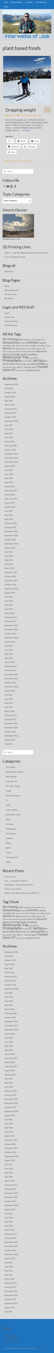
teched (9, 367)
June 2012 (9, 699)
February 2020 (11, 446)
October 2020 (10, 417)
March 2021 (10, 405)
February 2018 (11, 499)
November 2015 (11, 535)
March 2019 (10, 486)
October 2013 (10, 634)
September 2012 (11, 687)
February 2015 (11, 572)
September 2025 (11, 384)
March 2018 (10, 495)
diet (7, 161)
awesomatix (35, 340)
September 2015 (11, 544)
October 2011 (10, 732)
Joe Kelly (12, 115)
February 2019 (11, 491)
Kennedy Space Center (17, 351)
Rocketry (9, 838)
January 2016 (10, 527)
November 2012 (11, 678)
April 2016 (9, 519)
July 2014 (9, 597)
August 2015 (10, 548)
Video (8, 862)
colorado (32, 342)
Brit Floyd (22, 343)
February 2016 (11, 523)
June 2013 (9, 650)
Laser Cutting (11, 810)
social (22, 161)
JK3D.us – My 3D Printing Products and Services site (26, 253)
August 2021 (10, 397)
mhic (34, 352)
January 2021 (10, 413)
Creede (47, 346)
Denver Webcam (11, 290)
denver (7, 348)
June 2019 (9, 474)
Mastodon (9, 271)
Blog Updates (11, 777)
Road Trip (14, 364)
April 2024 (9, 388)
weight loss (28, 161)
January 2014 (10, 621)
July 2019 (9, 470)
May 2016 (9, 515)
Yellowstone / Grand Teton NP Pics (19, 885)
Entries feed (10, 317)
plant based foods (14, 161)
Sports (8, 848)
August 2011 (10, 740)
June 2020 (9, 429)
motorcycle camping (25, 354)
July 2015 (9, 552)
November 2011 (11, 728)
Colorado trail (19, 346)
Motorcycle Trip (15, 357)
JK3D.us (6, 351)
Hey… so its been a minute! (16, 881)
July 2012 (9, 695)
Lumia (29, 351)
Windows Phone (33, 370)
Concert (27, 346)
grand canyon (26, 349)
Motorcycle (8, 354)
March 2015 (10, 568)
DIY (13, 348)
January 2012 (10, 719)
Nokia (36, 358)
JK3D (8, 805)
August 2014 (10, 593)
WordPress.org (11, 325)
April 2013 (9, 658)
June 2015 (9, 556)
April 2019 (9, 482)
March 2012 (10, 711)
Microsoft (41, 351)
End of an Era (10, 877)
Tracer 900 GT (17, 367)
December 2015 (11, 531)
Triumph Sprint (30, 367)
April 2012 (9, 707)
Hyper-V (40, 349)
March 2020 (10, 441)
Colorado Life (11, 781)
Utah (18, 370)
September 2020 (11, 421)
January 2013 (10, 670)
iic (44, 348)
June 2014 (9, 601)
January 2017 (10, 507)
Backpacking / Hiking (14, 772)
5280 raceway (24, 340)
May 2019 (9, 478)
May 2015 (9, 560)
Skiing (8, 843)
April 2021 (9, 401)
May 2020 (9, 433)
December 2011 (11, 723)
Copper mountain (37, 346)
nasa (31, 358)
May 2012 (9, 703)
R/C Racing (10, 833)
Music (8, 819)
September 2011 (11, 736)
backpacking (10, 342)
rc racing (36, 360)
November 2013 (11, 629)
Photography (12, 360)
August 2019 (10, 466)
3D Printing (10, 339)
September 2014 (11, 589)
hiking (33, 349)
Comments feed (11, 321)
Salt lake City (24, 364)
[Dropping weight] (27, 80)
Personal (33, 115)
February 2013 (11, 666)
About (7, 286)
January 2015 (10, 576)
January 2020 (10, 450)
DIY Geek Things (13, 786)
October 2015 (10, 540)
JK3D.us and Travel (13, 889)
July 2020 (9, 425)
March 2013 (10, 662)
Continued (26, 130)
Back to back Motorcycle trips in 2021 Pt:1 (22, 893)
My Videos (9, 298)
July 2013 (9, 646)
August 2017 (10, 503)
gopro (18, 349)
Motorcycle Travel (13, 815)
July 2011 (8, 744)
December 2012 (11, 674)
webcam (23, 370)
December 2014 (11, 580)
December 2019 (11, 454)
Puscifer (25, 361)
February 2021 (11, 409)
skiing (34, 364)
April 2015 (9, 564)
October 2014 (10, 585)
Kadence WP (42, 1348)
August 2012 (10, 691)
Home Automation (13, 796)
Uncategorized (12, 857)
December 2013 (11, 625)
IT (7, 800)
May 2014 (9, 605)
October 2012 (10, 683)
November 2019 (11, 458)
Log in (7, 313)
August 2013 (10, 642)
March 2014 (10, 613)
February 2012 (11, 715)
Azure (43, 340)
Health (28, 115)
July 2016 (9, 511)
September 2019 (11, 462)
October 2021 (10, 392)
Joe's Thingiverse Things (15, 257)
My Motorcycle (11, 294)
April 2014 (9, 609)
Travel (8, 852)
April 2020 (9, 437)
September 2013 (11, 638)
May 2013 (9, 654)
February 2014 (11, 617)
